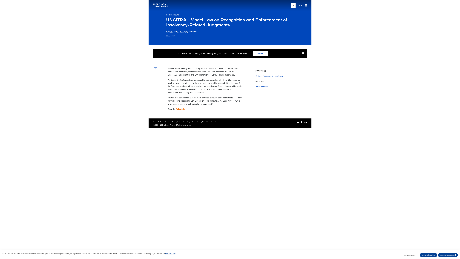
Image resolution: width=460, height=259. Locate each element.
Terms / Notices (158, 122)
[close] (303, 53)
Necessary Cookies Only (448, 255)
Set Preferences (410, 255)
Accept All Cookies (428, 255)
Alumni (213, 122)
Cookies (167, 122)
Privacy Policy (176, 122)
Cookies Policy (170, 254)
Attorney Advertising (202, 122)
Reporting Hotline (189, 122)
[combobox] (281, 5)
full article (180, 109)
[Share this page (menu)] (155, 72)
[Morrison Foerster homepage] (161, 5)
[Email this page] (155, 69)
